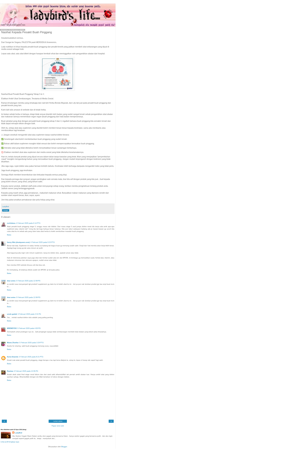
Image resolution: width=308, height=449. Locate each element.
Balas (9, 235)
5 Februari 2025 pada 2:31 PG (29, 314)
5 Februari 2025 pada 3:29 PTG (31, 343)
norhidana (11, 223)
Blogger (64, 447)
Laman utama (57, 421)
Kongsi (5, 210)
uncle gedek (12, 314)
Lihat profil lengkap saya (10, 442)
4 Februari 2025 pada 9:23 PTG (42, 242)
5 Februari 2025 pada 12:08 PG (28, 281)
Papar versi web (58, 426)
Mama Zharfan (13, 343)
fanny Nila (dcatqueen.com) (18, 242)
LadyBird (18, 433)
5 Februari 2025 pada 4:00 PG (29, 328)
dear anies (11, 281)
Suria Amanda (12, 357)
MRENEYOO (12, 328)
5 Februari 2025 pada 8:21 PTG (31, 357)
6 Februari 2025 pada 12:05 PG (26, 371)
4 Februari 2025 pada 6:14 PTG (28, 223)
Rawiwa (10, 371)
